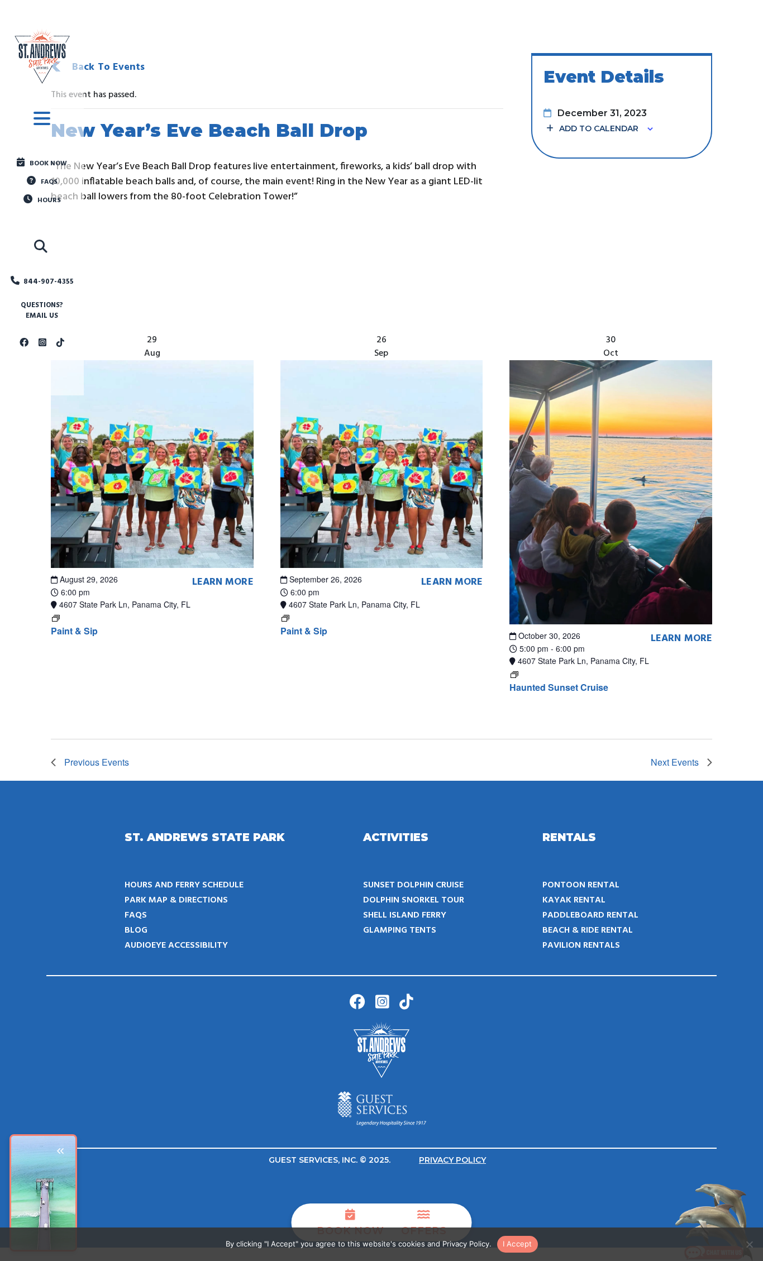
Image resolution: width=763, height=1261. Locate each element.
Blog (136, 930)
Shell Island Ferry (404, 915)
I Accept (517, 1243)
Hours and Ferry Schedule (184, 885)
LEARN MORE (223, 582)
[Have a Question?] (716, 1222)
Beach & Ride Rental (587, 930)
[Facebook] (24, 343)
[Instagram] (42, 343)
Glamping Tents (399, 930)
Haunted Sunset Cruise (558, 687)
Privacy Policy (452, 1160)
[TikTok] (60, 343)
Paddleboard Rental (590, 915)
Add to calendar (598, 128)
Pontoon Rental (580, 885)
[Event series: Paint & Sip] (56, 617)
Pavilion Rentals (581, 945)
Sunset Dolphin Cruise (413, 885)
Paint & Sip (74, 630)
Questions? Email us (42, 311)
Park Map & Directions (176, 900)
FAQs (136, 915)
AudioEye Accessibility (176, 945)
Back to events (108, 67)
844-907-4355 (48, 282)
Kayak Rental (573, 900)
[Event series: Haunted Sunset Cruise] (514, 673)
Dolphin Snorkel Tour (413, 900)
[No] (749, 1244)
